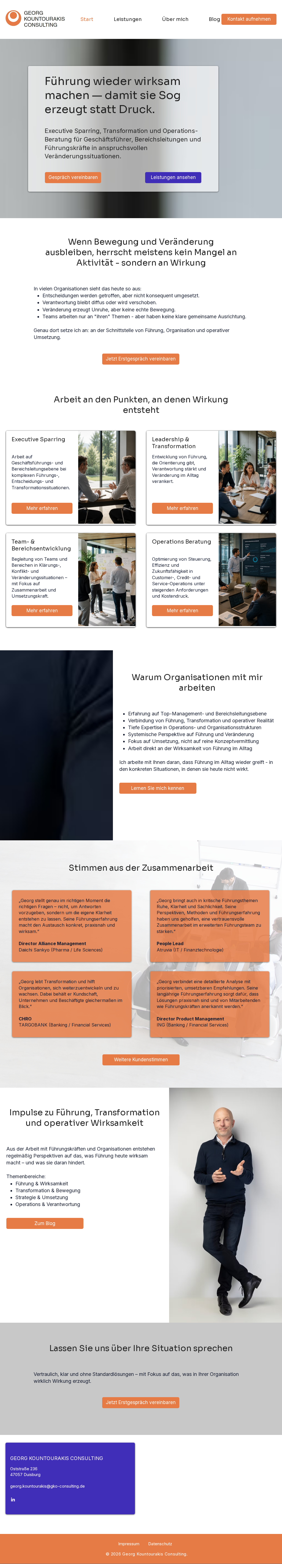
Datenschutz (160, 1543)
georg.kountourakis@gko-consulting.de (47, 1486)
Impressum (128, 1543)
